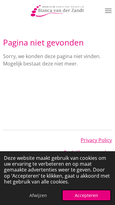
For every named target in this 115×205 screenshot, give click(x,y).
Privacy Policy (96, 140)
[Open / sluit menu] (108, 11)
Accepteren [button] (86, 195)
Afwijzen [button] (38, 195)
